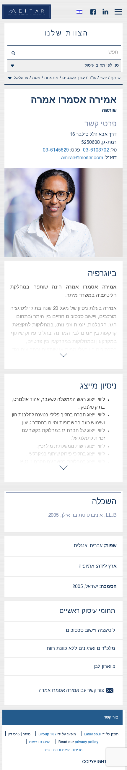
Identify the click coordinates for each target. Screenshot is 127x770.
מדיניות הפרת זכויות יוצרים (62, 750)
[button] (80, 12)
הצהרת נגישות (40, 742)
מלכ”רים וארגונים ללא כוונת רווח (81, 648)
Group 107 (47, 734)
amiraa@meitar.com (82, 158)
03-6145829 (56, 150)
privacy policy (86, 742)
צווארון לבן (104, 666)
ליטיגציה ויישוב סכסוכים (90, 630)
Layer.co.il (92, 734)
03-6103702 (96, 150)
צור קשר (111, 717)
